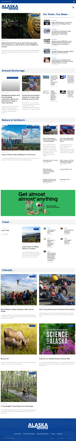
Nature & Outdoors (43, 434)
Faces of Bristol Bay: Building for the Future (18, 155)
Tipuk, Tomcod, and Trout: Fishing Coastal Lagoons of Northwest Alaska (67, 161)
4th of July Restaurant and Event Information (57, 309)
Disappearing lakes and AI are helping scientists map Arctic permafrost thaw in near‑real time (11, 99)
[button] (73, 7)
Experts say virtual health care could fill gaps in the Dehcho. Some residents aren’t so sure (62, 61)
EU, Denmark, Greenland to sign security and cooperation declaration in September (61, 33)
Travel (48, 228)
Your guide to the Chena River (51, 232)
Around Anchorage (28, 434)
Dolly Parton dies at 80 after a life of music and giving (70, 94)
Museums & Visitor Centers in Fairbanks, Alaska (50, 243)
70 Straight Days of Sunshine (67, 242)
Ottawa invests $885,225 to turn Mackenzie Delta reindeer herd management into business (62, 43)
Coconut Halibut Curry (66, 169)
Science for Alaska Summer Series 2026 (54, 359)
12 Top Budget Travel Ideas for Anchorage (17, 406)
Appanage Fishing (64, 179)
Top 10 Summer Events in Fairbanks (68, 232)
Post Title (5, 230)
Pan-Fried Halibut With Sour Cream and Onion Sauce (67, 140)
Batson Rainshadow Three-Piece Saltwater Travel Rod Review (50, 140)
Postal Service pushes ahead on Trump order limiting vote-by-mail (31, 97)
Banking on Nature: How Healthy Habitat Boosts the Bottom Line (49, 181)
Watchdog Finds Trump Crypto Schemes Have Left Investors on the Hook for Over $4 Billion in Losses (20, 45)
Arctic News (54, 20)
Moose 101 (5, 359)
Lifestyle (59, 434)
